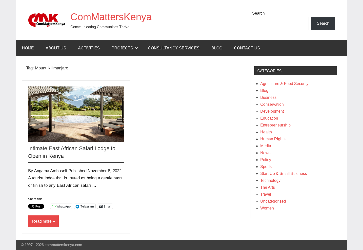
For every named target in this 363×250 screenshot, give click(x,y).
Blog (216, 48)
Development (272, 111)
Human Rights (272, 139)
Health (266, 132)
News (265, 153)
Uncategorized (273, 201)
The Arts (267, 187)
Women (267, 208)
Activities (89, 48)
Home (28, 48)
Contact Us (247, 48)
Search (258, 13)
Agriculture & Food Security (284, 84)
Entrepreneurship (275, 125)
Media (265, 146)
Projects (122, 48)
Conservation (272, 104)
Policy (265, 160)
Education (269, 118)
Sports (266, 167)
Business (268, 97)
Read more (42, 221)
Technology (270, 180)
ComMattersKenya (111, 16)
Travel (265, 194)
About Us (56, 48)
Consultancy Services (174, 48)
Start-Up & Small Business (283, 173)
